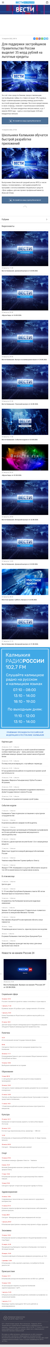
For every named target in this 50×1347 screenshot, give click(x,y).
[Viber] (39, 39)
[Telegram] (47, 39)
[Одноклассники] (37, 39)
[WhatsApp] (42, 39)
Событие (16, 747)
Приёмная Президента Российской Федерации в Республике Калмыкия (25, 733)
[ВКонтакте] (34, 39)
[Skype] (45, 39)
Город (10, 926)
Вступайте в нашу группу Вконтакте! (26, 121)
